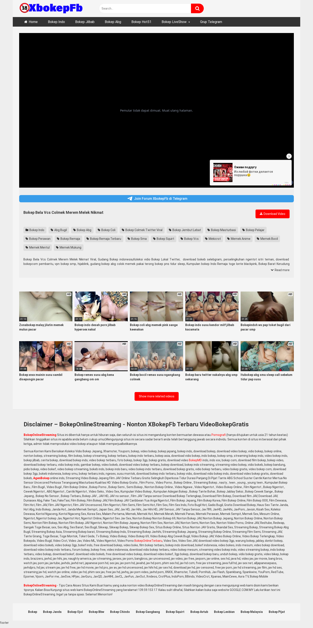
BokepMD (195, 460)
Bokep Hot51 (141, 22)
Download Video (274, 214)
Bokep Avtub (199, 612)
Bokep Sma (139, 238)
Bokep (32, 612)
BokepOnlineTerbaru (148, 540)
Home (33, 22)
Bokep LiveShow (174, 22)
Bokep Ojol (75, 612)
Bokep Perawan (39, 238)
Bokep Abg (113, 22)
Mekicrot (214, 238)
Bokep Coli (108, 230)
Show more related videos (156, 396)
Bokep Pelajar (254, 230)
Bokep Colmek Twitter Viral (143, 230)
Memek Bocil (269, 238)
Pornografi (218, 435)
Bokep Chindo (120, 612)
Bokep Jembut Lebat (186, 230)
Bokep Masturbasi (223, 230)
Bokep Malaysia (252, 612)
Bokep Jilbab (85, 22)
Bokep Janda (52, 612)
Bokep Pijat (277, 612)
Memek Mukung (70, 247)
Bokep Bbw (96, 612)
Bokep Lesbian (224, 612)
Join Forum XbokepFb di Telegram (160, 199)
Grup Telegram (211, 22)
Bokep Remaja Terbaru (105, 238)
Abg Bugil (60, 230)
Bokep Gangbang (148, 612)
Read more (282, 270)
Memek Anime (240, 238)
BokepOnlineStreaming (40, 435)
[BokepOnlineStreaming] (51, 8)
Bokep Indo (56, 22)
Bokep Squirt (165, 238)
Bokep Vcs (191, 238)
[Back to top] (298, 615)
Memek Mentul (39, 247)
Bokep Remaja (70, 238)
